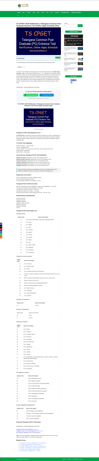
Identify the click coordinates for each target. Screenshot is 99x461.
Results (41, 73)
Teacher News (26, 459)
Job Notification (65, 12)
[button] (18, 15)
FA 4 (47, 12)
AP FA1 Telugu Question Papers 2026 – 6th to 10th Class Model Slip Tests (70, 53)
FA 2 (34, 12)
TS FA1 (28, 12)
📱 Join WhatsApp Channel (31, 95)
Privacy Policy (75, 459)
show (24, 67)
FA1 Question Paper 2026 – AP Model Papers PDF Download (69, 59)
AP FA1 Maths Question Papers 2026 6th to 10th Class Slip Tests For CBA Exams (70, 48)
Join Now (58, 57)
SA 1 (38, 12)
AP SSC (57, 12)
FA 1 (24, 12)
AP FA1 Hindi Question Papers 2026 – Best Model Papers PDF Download (73, 44)
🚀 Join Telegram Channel (46, 95)
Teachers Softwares (76, 12)
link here (41, 431)
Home (18, 12)
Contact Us (69, 459)
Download (35, 429)
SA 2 (52, 12)
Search (66, 23)
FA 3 (43, 12)
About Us (64, 459)
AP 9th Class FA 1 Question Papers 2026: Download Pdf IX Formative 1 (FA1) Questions (70, 63)
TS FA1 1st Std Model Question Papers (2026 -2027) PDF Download (70, 69)
